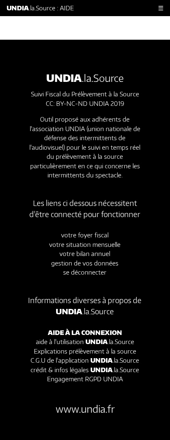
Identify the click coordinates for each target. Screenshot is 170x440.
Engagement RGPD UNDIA (85, 379)
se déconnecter (84, 272)
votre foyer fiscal (85, 235)
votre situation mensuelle (84, 244)
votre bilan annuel (84, 253)
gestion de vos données (84, 263)
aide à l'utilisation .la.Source (85, 341)
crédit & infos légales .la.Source (85, 369)
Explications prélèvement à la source (85, 351)
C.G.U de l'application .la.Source (85, 360)
